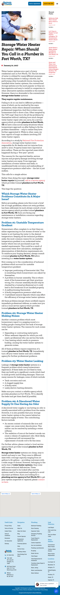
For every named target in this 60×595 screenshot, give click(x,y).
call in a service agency (35, 180)
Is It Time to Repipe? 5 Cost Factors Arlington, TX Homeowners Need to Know (53, 35)
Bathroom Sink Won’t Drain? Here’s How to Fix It (53, 20)
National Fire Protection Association (23, 141)
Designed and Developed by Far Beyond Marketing (30, 593)
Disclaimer (30, 589)
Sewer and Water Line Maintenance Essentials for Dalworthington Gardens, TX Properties (54, 67)
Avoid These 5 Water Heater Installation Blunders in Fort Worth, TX (53, 51)
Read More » (51, 27)
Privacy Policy (15, 589)
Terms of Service (23, 589)
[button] (34, 3)
